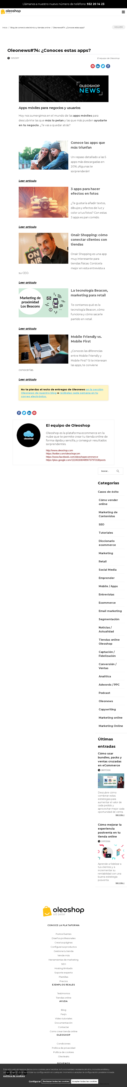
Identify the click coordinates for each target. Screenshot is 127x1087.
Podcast (104, 693)
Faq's (63, 1014)
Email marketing (110, 611)
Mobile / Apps (108, 586)
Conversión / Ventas (107, 666)
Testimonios (63, 993)
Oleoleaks (63, 1056)
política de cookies (14, 1076)
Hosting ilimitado (64, 968)
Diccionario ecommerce (107, 543)
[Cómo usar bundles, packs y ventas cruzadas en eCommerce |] (111, 781)
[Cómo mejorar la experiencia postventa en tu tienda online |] (111, 852)
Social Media (108, 569)
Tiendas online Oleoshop (109, 641)
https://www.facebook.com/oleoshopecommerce (72, 456)
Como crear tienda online (63, 1031)
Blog (63, 1010)
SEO (102, 524)
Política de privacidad (63, 1048)
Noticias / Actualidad (106, 629)
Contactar (63, 1027)
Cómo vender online (108, 502)
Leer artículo (27, 180)
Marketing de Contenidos (108, 514)
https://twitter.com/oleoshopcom (63, 453)
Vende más (64, 955)
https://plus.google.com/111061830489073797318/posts (76, 460)
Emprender (107, 578)
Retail (103, 561)
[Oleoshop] (10, 11)
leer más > (120, 815)
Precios (64, 981)
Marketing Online (111, 726)
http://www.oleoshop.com (59, 450)
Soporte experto (63, 972)
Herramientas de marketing (63, 959)
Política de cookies (63, 1052)
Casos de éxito (108, 491)
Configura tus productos (64, 946)
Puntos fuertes (63, 934)
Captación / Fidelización (107, 654)
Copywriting (107, 709)
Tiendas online (63, 997)
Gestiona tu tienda (63, 951)
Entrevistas (106, 594)
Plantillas (63, 977)
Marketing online (111, 717)
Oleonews (106, 701)
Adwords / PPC (109, 684)
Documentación (63, 1022)
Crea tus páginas (63, 942)
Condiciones (63, 1043)
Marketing (106, 553)
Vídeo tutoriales (63, 1018)
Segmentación (109, 619)
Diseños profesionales (63, 938)
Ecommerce (107, 602)
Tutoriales (106, 532)
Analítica (105, 676)
